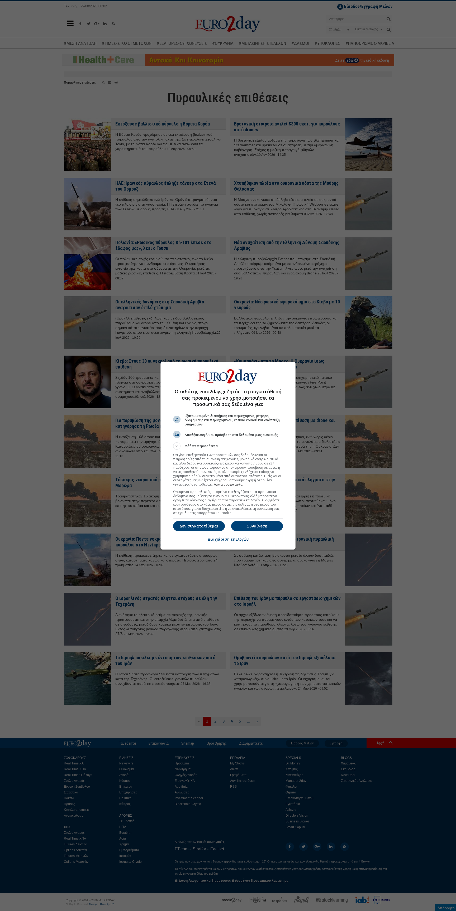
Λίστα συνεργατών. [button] (228, 484)
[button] (228, 446)
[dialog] (228, 456)
